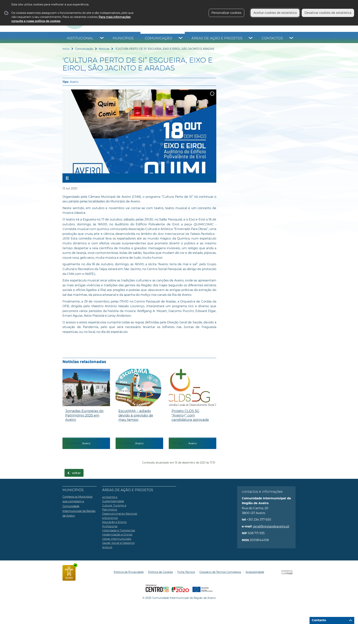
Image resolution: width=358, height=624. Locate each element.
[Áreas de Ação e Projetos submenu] (251, 38)
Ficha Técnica (186, 572)
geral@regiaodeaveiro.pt (271, 526)
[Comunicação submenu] (181, 38)
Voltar (76, 473)
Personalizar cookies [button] (226, 13)
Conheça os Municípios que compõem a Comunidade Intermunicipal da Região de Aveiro (78, 506)
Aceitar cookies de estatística (275, 13)
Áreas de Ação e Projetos (216, 38)
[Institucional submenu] (102, 38)
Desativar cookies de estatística (327, 13)
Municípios (123, 38)
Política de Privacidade (129, 572)
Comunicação (158, 38)
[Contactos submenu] (291, 38)
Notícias (104, 49)
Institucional (80, 38)
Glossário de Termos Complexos (220, 572)
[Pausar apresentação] (67, 178)
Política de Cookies (160, 572)
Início (66, 49)
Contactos (272, 38)
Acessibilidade (255, 572)
